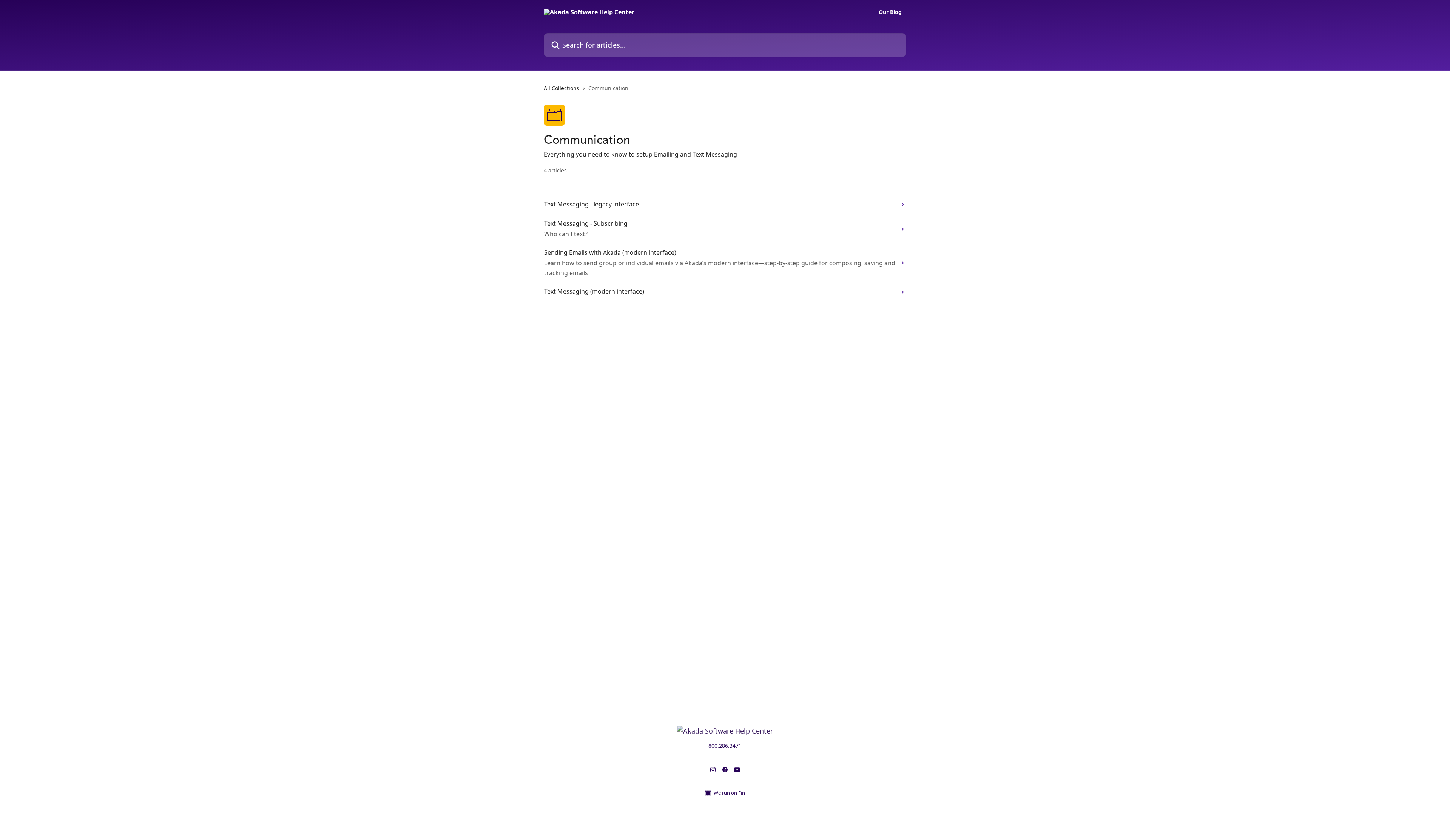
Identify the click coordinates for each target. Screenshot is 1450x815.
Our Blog (890, 12)
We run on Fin (729, 792)
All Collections (561, 88)
